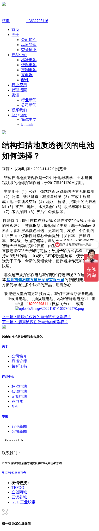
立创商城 (19, 492)
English (27, 124)
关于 (15, 35)
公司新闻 (29, 105)
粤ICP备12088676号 (14, 472)
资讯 (15, 95)
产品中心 (19, 55)
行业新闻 (29, 100)
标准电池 (29, 60)
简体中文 (29, 119)
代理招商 (19, 90)
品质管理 (29, 45)
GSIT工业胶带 (24, 502)
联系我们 (19, 110)
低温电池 (29, 65)
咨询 (6, 21)
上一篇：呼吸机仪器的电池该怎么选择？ (36, 317)
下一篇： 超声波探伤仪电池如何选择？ (35, 322)
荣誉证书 (29, 50)
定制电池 (29, 70)
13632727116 (37, 21)
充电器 (27, 75)
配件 (25, 80)
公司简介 (29, 40)
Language (19, 115)
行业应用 (19, 85)
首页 (15, 30)
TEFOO (18, 487)
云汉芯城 (19, 497)
